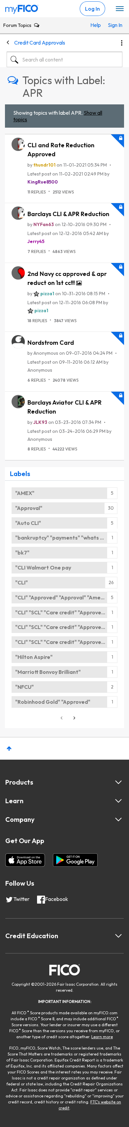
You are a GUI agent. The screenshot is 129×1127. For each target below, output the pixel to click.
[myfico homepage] (22, 7)
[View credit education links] (118, 936)
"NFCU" (24, 687)
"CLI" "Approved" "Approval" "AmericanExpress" (66, 597)
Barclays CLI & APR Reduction (68, 214)
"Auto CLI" (28, 523)
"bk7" (22, 552)
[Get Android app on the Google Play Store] (75, 860)
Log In (92, 8)
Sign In (113, 25)
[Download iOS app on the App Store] (25, 860)
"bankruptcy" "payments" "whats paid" (64, 537)
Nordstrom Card (50, 342)
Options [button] (121, 43)
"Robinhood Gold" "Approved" (52, 701)
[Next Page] (74, 718)
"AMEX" (24, 493)
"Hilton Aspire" (34, 657)
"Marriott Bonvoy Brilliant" (48, 672)
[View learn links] (118, 801)
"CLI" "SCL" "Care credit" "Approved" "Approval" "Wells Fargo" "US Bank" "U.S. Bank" (66, 612)
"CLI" (21, 582)
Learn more (102, 1036)
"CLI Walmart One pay (43, 567)
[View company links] (118, 819)
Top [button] (9, 748)
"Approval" (28, 508)
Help (95, 25)
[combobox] (64, 59)
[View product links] (118, 782)
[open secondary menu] (119, 9)
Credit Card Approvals (39, 42)
